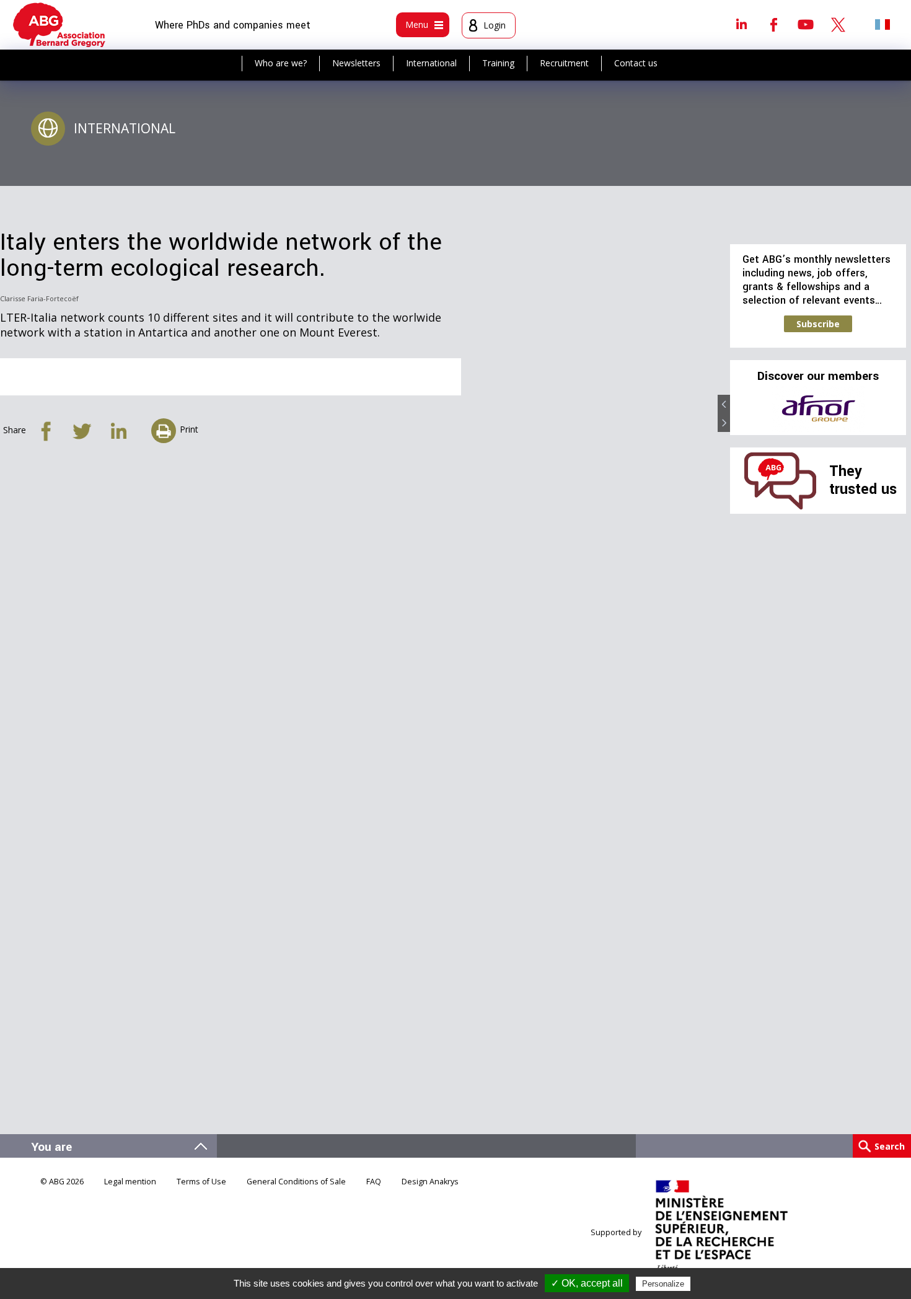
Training (498, 63)
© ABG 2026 (62, 1181)
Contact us (636, 63)
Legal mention (130, 1181)
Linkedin (741, 24)
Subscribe (818, 324)
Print (189, 429)
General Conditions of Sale (296, 1181)
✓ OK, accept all (587, 1283)
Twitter (837, 24)
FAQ (373, 1181)
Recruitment (564, 63)
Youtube (805, 24)
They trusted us (863, 480)
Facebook (773, 24)
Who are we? (281, 63)
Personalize (663, 1283)
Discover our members (818, 376)
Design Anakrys (430, 1181)
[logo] (59, 25)
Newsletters (356, 63)
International (431, 63)
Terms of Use (201, 1181)
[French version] (882, 24)
